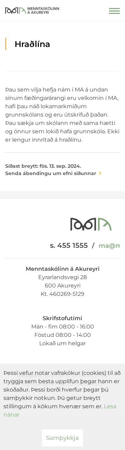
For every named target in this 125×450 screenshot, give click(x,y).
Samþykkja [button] (62, 437)
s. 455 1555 (69, 245)
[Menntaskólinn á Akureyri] (32, 8)
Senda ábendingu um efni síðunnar (50, 173)
